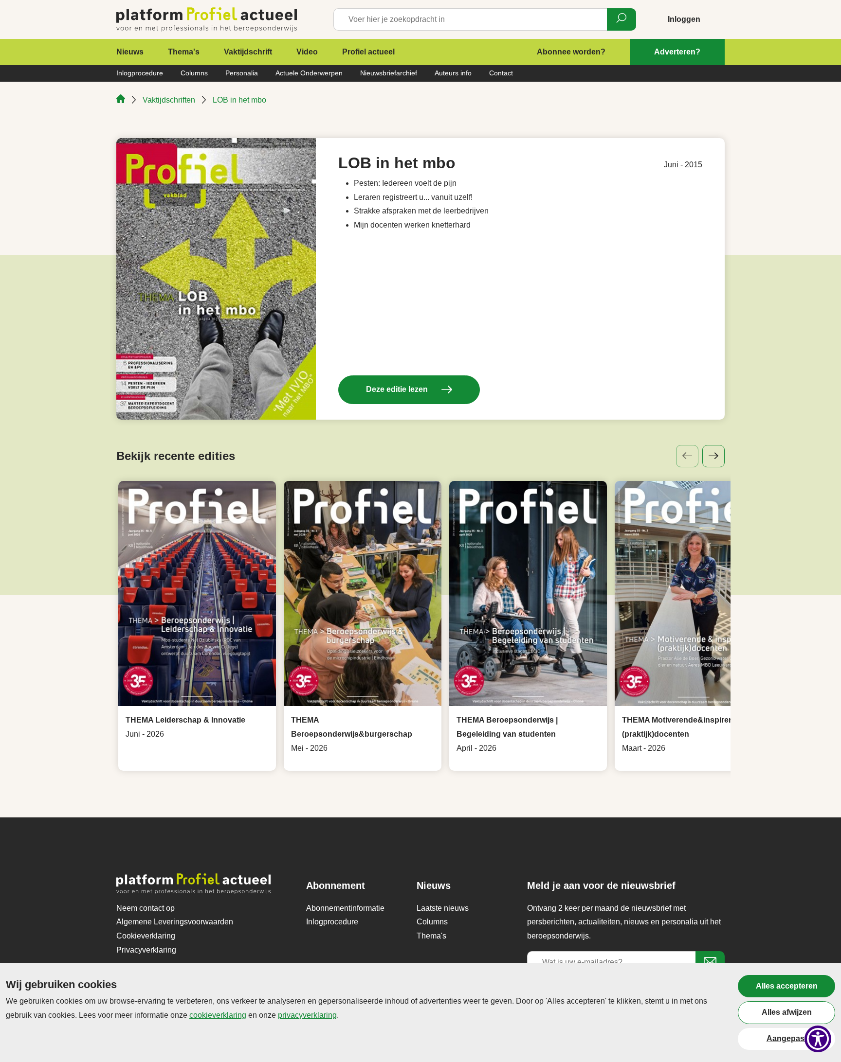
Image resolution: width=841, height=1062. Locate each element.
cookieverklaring (217, 1015)
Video (307, 52)
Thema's (184, 52)
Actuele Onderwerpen (309, 73)
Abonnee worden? (571, 52)
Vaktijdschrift (248, 52)
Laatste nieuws (443, 908)
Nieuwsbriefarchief (388, 73)
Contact (501, 73)
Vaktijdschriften (169, 100)
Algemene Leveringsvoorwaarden (174, 922)
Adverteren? (677, 52)
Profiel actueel (368, 52)
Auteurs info (453, 73)
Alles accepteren (787, 986)
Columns (194, 73)
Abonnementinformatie (345, 908)
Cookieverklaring (145, 936)
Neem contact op (145, 908)
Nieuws (130, 52)
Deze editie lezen (398, 389)
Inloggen (684, 19)
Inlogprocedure (139, 73)
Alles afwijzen (787, 1012)
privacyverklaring (307, 1015)
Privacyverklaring (146, 950)
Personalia (241, 73)
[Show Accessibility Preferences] (817, 1039)
